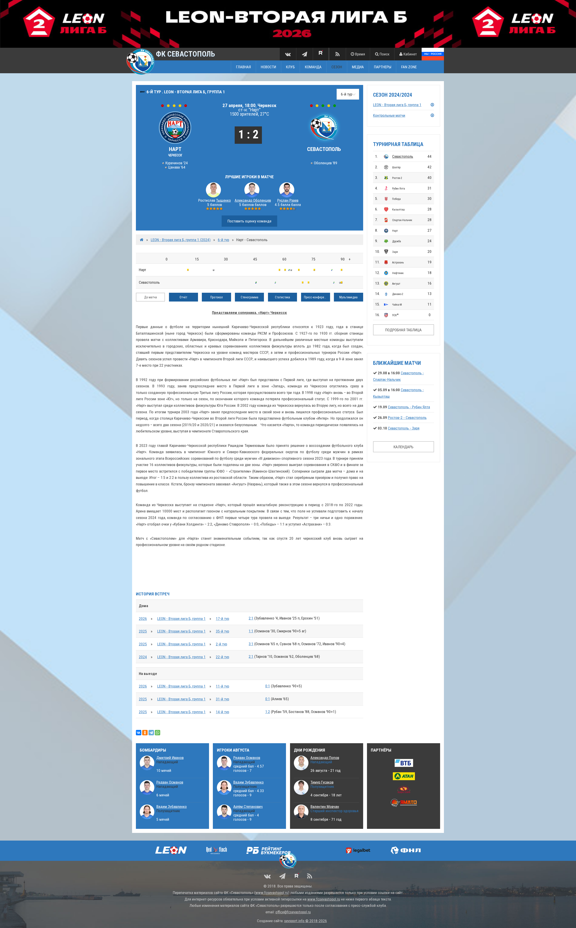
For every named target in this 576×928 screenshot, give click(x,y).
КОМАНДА (313, 67)
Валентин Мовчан (324, 806)
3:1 (251, 644)
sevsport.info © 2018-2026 (305, 921)
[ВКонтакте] (138, 732)
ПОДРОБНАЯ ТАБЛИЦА (403, 330)
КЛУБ (290, 67)
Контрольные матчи (389, 115)
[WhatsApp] (157, 732)
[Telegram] (151, 732)
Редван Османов (169, 782)
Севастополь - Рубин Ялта (409, 407)
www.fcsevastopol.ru (271, 892)
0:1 (267, 686)
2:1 (251, 618)
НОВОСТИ (268, 67)
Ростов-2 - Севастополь (407, 417)
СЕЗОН (336, 67)
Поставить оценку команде (249, 221)
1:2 (267, 711)
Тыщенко (223, 200)
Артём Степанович (248, 806)
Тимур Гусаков (321, 782)
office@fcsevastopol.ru (293, 912)
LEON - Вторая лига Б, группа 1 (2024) (181, 240)
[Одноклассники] (145, 732)
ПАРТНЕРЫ (382, 67)
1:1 (251, 631)
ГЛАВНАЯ (243, 67)
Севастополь (402, 156)
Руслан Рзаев (287, 200)
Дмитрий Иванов (170, 757)
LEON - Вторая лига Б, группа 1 (181, 618)
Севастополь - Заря (403, 428)
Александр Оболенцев (253, 200)
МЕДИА (358, 67)
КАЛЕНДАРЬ (403, 447)
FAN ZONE (409, 67)
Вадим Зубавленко (171, 806)
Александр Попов (324, 757)
